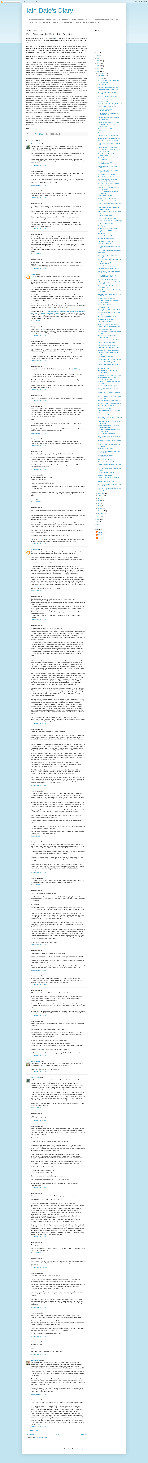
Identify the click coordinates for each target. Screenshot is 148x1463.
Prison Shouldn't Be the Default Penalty (109, 359)
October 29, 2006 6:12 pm (38, 1071)
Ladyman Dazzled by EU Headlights (108, 340)
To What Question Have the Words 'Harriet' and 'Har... (108, 113)
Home (57, 1434)
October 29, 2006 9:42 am (38, 945)
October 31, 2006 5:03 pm (38, 1427)
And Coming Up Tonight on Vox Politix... (109, 266)
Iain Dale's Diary (49, 10)
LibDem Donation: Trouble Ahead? (108, 147)
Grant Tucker (102, 532)
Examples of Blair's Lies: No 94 (107, 316)
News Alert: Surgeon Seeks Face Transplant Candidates (107, 180)
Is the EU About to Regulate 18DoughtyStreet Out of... (106, 262)
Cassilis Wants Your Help (105, 305)
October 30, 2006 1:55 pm (38, 1307)
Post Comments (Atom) (41, 1437)
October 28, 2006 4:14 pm (38, 335)
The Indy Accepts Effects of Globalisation (110, 310)
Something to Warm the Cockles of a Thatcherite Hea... (108, 301)
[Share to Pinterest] (59, 134)
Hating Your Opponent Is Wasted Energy (110, 221)
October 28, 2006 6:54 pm (38, 469)
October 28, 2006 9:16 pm (38, 620)
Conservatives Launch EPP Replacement (106, 455)
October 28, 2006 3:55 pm (38, 321)
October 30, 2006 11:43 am (39, 1267)
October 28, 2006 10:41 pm (39, 723)
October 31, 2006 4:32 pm (38, 1394)
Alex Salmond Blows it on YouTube (108, 87)
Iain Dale (101, 535)
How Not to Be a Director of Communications (106, 162)
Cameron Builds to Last (105, 475)
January (100, 513)
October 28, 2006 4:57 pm (38, 361)
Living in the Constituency (105, 223)
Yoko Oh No (101, 253)
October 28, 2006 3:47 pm (38, 254)
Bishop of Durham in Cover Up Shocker (109, 400)
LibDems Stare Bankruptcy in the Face (109, 327)
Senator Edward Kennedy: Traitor (107, 198)
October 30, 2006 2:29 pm (38, 1354)
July (99, 498)
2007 (98, 68)
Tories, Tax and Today (104, 243)
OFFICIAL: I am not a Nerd (105, 215)
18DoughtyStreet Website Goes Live (108, 345)
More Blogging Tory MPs (105, 196)
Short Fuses (101, 233)
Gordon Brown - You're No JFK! (107, 106)
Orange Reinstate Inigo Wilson (107, 342)
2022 (98, 56)
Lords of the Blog (103, 120)
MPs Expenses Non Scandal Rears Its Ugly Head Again (109, 150)
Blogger (82, 1449)
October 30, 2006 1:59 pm (38, 1336)
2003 (98, 521)
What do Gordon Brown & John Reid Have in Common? (108, 184)
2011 (98, 58)
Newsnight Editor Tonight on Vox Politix (109, 259)
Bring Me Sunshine (103, 368)
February (101, 511)
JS (99, 538)
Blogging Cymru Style (104, 226)
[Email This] (51, 134)
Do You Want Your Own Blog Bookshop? (110, 104)
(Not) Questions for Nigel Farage (107, 96)
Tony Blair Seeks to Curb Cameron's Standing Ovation (108, 426)
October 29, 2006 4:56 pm (38, 1015)
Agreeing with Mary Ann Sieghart (107, 386)
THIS (56, 38)
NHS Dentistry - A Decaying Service (108, 350)
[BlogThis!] (53, 134)
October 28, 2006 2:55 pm (38, 165)
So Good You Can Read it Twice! (107, 279)
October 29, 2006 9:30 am (38, 836)
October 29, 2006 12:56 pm (39, 984)
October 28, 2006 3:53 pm (38, 268)
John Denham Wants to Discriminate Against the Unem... (108, 171)
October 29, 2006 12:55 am (39, 785)
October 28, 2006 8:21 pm (38, 591)
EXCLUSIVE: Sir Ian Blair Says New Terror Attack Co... (108, 371)
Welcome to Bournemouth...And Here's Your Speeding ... (109, 489)
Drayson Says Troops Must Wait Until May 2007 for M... (109, 271)
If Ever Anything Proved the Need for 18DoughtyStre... (108, 208)
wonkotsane (35, 549)
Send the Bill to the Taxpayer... (106, 238)
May (99, 503)
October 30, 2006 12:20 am (39, 1187)
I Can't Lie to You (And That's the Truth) (109, 250)
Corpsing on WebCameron (106, 472)
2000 (98, 524)
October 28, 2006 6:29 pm (38, 446)
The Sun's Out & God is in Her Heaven (109, 122)
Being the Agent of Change (106, 405)
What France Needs (104, 101)
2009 (98, 63)
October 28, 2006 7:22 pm (38, 502)
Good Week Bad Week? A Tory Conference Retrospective (107, 378)
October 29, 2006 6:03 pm (38, 1055)
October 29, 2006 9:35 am (38, 872)
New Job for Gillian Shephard (106, 174)
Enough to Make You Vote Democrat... (109, 138)
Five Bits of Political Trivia (105, 133)
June (99, 501)
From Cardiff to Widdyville (105, 241)
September (101, 493)
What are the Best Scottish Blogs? (108, 140)
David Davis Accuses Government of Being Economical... (108, 256)
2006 (98, 71)
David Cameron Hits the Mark (106, 434)
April (99, 506)
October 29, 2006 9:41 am (38, 885)
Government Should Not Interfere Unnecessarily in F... (107, 286)
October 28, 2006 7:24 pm (38, 543)
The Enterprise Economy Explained (108, 117)
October (100, 78)
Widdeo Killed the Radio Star (106, 462)
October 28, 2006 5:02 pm (38, 389)
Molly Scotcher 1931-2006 (105, 231)
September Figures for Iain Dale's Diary (109, 375)
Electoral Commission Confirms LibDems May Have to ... (107, 276)
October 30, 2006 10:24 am (39, 1253)
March (100, 508)
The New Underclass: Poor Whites (108, 135)
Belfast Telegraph (76, 369)
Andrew (33, 274)
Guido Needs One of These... (106, 448)
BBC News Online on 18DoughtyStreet (109, 403)
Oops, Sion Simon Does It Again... (108, 324)
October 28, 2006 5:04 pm (38, 400)
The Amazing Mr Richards (105, 357)
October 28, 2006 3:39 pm (38, 228)
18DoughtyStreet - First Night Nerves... (109, 347)
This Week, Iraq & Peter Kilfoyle (107, 321)
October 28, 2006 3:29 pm (38, 197)
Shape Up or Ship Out (104, 408)
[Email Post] (47, 134)
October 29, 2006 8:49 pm (38, 1108)
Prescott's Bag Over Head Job (106, 177)
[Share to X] (55, 134)
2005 (98, 516)
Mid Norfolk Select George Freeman (108, 228)
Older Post (84, 1434)
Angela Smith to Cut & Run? (106, 236)
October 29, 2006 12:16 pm (39, 970)
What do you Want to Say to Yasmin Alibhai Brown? (108, 336)
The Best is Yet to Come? (105, 415)
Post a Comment (34, 1430)
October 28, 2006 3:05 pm (38, 185)
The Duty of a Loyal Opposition (107, 99)
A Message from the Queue (106, 459)
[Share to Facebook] (57, 134)
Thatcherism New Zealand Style (107, 329)
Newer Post (30, 1434)
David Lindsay (35, 1360)
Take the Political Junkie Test (106, 298)
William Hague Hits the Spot (106, 482)
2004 (98, 519)
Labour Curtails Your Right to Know (108, 268)
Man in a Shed (35, 144)
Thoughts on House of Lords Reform (108, 201)
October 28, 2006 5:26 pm (38, 433)
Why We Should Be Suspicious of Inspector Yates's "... (107, 158)
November (101, 76)
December (101, 73)
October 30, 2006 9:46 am (38, 1236)
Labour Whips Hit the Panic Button (108, 90)
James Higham (36, 1061)
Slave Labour (102, 84)
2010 (98, 61)
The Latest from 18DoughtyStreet (107, 362)
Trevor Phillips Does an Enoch (107, 218)
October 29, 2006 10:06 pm (39, 1120)
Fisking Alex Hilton (103, 307)
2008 (98, 66)
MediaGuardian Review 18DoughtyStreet (105, 109)
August (100, 495)
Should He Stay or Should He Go (107, 319)
